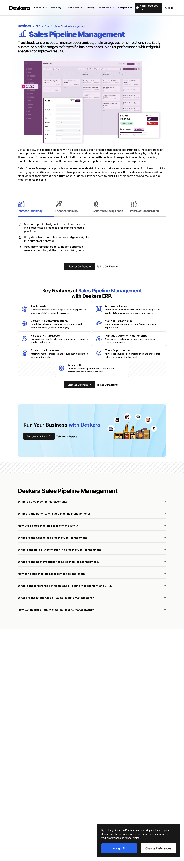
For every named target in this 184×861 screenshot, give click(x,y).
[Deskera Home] (19, 7)
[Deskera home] (24, 25)
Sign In (169, 7)
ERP (38, 26)
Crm (47, 26)
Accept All (119, 848)
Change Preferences (158, 848)
